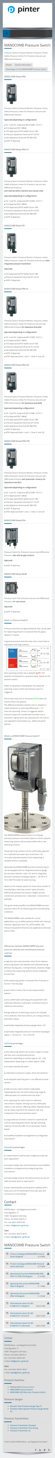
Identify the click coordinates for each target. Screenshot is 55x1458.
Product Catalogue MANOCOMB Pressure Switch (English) (27, 1255)
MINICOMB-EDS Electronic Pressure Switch (28, 1392)
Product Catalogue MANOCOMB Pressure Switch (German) (27, 1265)
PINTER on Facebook (36, 1450)
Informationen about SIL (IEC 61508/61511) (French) (27, 1314)
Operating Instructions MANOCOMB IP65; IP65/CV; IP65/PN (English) (27, 1275)
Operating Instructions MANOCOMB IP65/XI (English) (27, 1284)
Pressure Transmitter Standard (23, 1425)
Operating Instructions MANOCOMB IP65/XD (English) (27, 1294)
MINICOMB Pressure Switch (21, 1389)
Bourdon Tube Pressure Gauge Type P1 (26, 1406)
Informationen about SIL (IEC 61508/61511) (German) (27, 1324)
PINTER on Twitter (44, 1450)
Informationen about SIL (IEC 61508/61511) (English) (27, 1304)
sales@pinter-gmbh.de (20, 1237)
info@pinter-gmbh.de (19, 1225)
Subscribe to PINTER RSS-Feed (49, 1450)
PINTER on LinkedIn (40, 1450)
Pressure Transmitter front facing (24, 1428)
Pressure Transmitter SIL (20, 1430)
